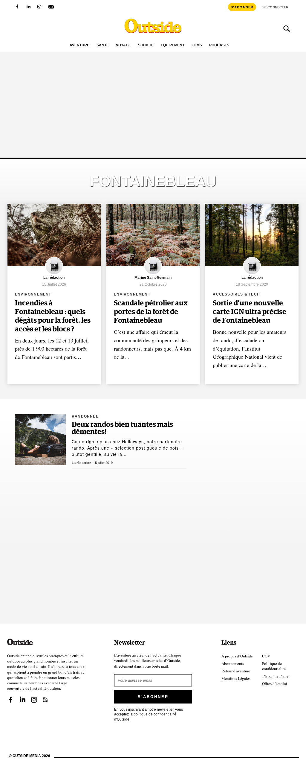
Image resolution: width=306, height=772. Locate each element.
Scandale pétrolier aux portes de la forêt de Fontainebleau (151, 312)
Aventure (79, 45)
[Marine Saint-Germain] (153, 273)
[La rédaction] (54, 273)
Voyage (123, 45)
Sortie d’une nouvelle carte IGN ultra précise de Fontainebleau (249, 312)
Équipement (172, 45)
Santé (103, 45)
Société (146, 45)
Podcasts (219, 45)
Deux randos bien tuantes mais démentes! (122, 428)
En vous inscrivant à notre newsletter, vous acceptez (148, 714)
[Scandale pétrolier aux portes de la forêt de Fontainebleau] (153, 235)
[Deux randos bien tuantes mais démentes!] (40, 439)
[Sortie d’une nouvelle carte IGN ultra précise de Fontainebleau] (252, 235)
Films (197, 45)
